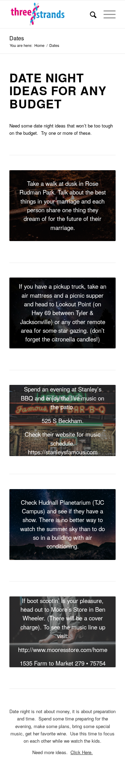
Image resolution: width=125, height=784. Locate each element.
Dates (16, 38)
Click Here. (81, 752)
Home (39, 45)
